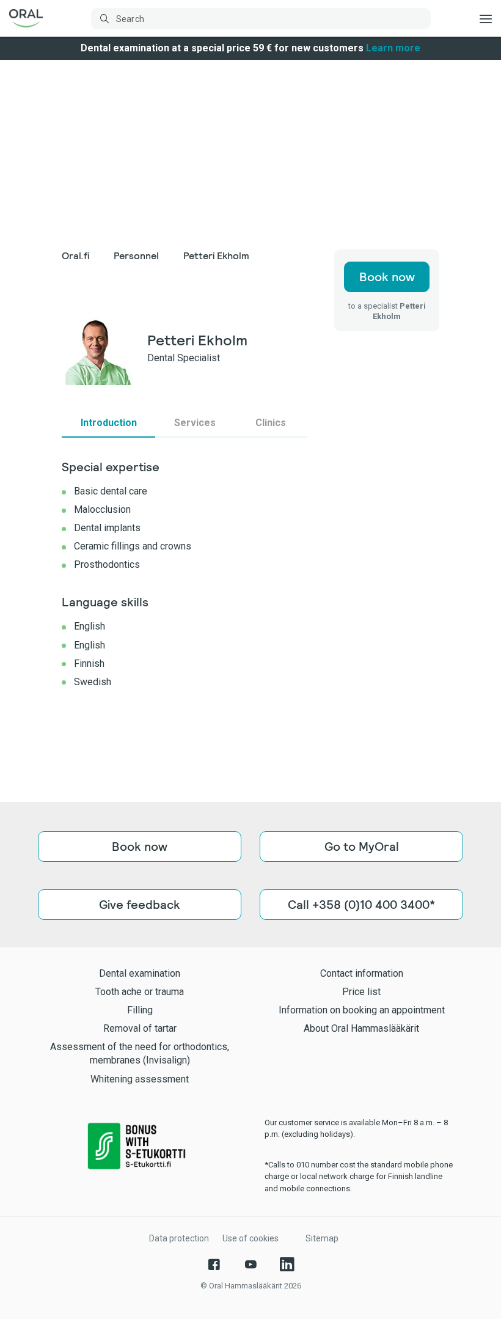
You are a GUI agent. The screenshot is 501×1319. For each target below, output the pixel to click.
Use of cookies (250, 1238)
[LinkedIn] (287, 1264)
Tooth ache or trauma (139, 992)
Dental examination (139, 973)
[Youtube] (250, 1264)
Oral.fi (75, 255)
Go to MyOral (361, 846)
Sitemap (321, 1238)
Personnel (136, 255)
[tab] (108, 423)
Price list (361, 992)
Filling (140, 1010)
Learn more (393, 48)
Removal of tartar (140, 1028)
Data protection (179, 1238)
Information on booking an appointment (362, 1010)
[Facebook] (214, 1264)
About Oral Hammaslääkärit (361, 1028)
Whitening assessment (139, 1079)
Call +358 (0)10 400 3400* (361, 905)
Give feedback (139, 905)
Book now (387, 277)
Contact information (361, 973)
